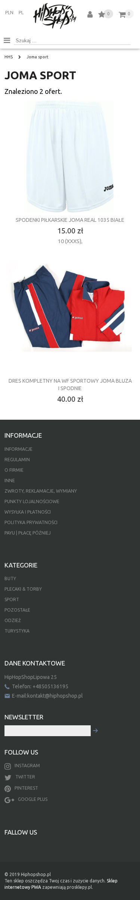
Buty (10, 578)
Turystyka (16, 630)
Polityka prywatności (30, 522)
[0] (101, 15)
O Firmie (14, 470)
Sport (11, 599)
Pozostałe (17, 609)
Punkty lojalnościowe (31, 501)
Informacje (18, 449)
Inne (9, 480)
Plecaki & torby (23, 589)
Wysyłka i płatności (27, 511)
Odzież (12, 620)
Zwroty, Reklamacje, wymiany (40, 491)
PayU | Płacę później (27, 532)
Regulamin (17, 459)
